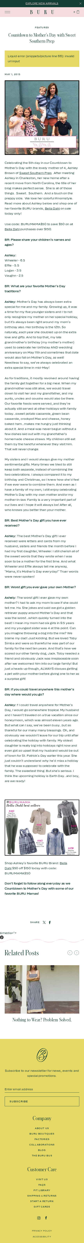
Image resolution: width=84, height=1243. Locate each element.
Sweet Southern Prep (35, 173)
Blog (42, 1150)
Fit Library (42, 1190)
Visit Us (42, 1179)
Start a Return (42, 1201)
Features (42, 27)
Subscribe (19, 1101)
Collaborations (42, 1144)
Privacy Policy (42, 1231)
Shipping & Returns (42, 1195)
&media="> (8, 933)
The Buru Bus (42, 1155)
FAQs (42, 1185)
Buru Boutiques (41, 1133)
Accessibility (42, 1236)
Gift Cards (42, 1206)
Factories (42, 1139)
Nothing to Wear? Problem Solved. (42, 1019)
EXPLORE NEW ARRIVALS (42, 3)
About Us (42, 1128)
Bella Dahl (52, 208)
